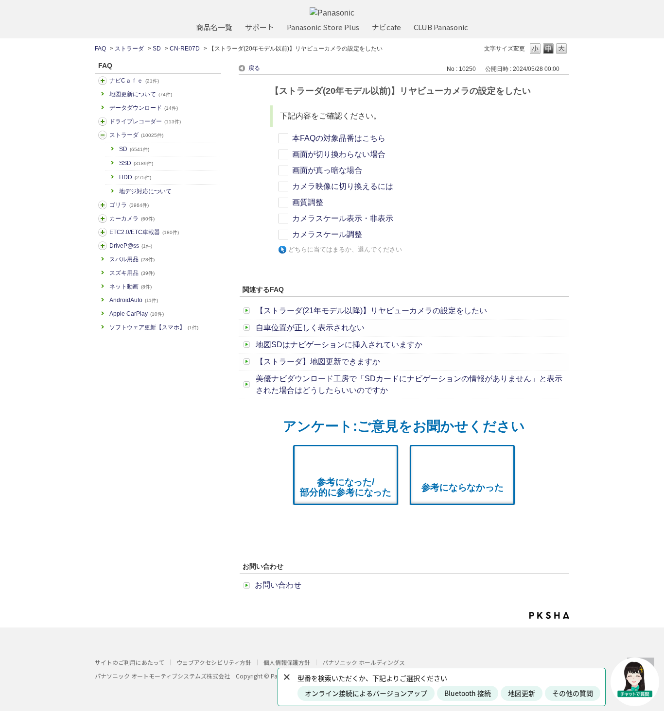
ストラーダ (129, 48)
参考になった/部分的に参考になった (345, 487)
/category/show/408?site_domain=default (102, 80)
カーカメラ (132, 218)
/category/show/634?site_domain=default (102, 121)
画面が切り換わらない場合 (338, 154)
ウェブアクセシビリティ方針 (213, 662)
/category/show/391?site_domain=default (102, 135)
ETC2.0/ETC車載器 (144, 232)
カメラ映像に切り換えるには (342, 186)
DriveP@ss (130, 245)
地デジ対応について (145, 191)
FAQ (100, 48)
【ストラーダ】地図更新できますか (318, 361)
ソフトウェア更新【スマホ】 (153, 327)
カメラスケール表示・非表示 (342, 218)
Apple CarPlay (136, 313)
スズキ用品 (132, 273)
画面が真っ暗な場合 (327, 170)
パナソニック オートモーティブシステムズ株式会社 (162, 676)
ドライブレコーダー (145, 121)
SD (157, 48)
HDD (135, 177)
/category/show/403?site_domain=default (102, 245)
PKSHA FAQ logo (549, 615)
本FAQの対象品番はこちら (338, 138)
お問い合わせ (278, 585)
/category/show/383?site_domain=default (102, 205)
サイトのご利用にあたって (129, 662)
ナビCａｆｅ (134, 80)
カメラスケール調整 (327, 234)
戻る (254, 68)
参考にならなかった (462, 487)
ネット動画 (130, 286)
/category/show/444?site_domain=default (102, 232)
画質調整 (307, 202)
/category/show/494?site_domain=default (102, 218)
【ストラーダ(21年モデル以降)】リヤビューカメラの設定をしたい (371, 310)
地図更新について (140, 94)
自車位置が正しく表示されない (310, 327)
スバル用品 (132, 259)
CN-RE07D (185, 48)
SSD (136, 163)
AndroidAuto (133, 300)
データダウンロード (143, 107)
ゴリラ (129, 205)
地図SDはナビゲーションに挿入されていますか (339, 344)
